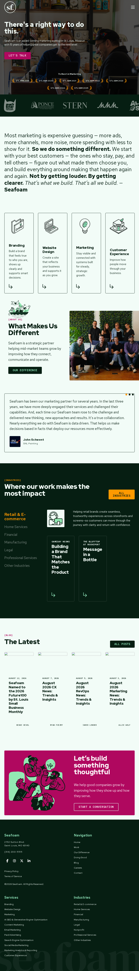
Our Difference (25, 370)
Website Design (12, 909)
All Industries (121, 494)
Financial (78, 914)
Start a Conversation (96, 807)
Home (77, 842)
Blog (76, 862)
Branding (9, 904)
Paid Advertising (12, 934)
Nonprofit (79, 929)
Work (76, 847)
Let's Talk (17, 55)
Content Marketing (14, 924)
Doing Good (80, 857)
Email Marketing (12, 929)
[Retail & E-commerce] (55, 518)
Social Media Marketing (16, 945)
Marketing (9, 914)
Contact (78, 872)
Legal (77, 924)
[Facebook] (7, 861)
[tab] (20, 517)
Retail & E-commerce (85, 904)
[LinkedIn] (29, 861)
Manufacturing (81, 919)
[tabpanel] (90, 555)
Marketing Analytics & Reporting (20, 950)
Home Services (82, 909)
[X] (22, 861)
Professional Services (85, 934)
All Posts (122, 644)
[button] (126, 394)
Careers (78, 867)
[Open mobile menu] (133, 7)
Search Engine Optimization (18, 940)
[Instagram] (14, 861)
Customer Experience (15, 955)
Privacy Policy (11, 871)
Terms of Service (13, 876)
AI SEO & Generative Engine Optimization (25, 919)
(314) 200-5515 (13, 851)
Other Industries (82, 940)
